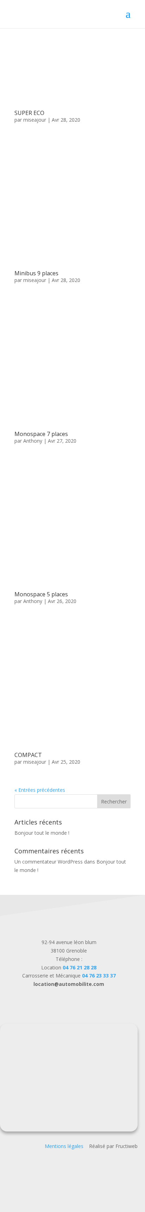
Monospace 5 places (41, 594)
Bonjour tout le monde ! (41, 832)
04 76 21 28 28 (79, 967)
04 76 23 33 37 (99, 975)
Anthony (32, 440)
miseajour (34, 119)
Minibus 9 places (36, 273)
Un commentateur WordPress (48, 861)
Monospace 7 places (41, 434)
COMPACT (28, 755)
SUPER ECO (29, 113)
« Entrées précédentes (39, 790)
